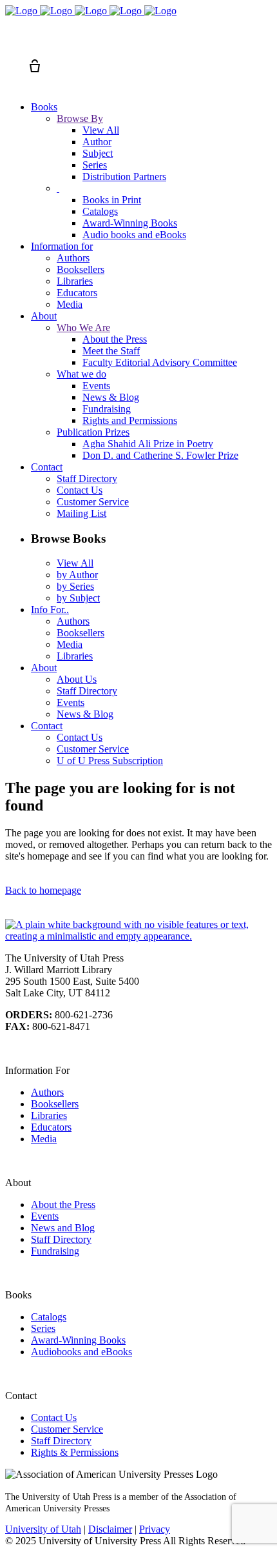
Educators (51, 1127)
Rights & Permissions (75, 1452)
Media (44, 1138)
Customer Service (67, 1429)
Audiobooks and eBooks (81, 1351)
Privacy (154, 1529)
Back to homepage (43, 890)
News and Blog (63, 1227)
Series (43, 1328)
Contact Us (54, 1417)
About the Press (63, 1204)
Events (45, 1216)
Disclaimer (110, 1529)
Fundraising (55, 1250)
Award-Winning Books (78, 1340)
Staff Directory (61, 1239)
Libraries (49, 1115)
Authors (47, 1092)
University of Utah (43, 1529)
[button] (11, 42)
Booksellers (55, 1103)
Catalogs (48, 1316)
